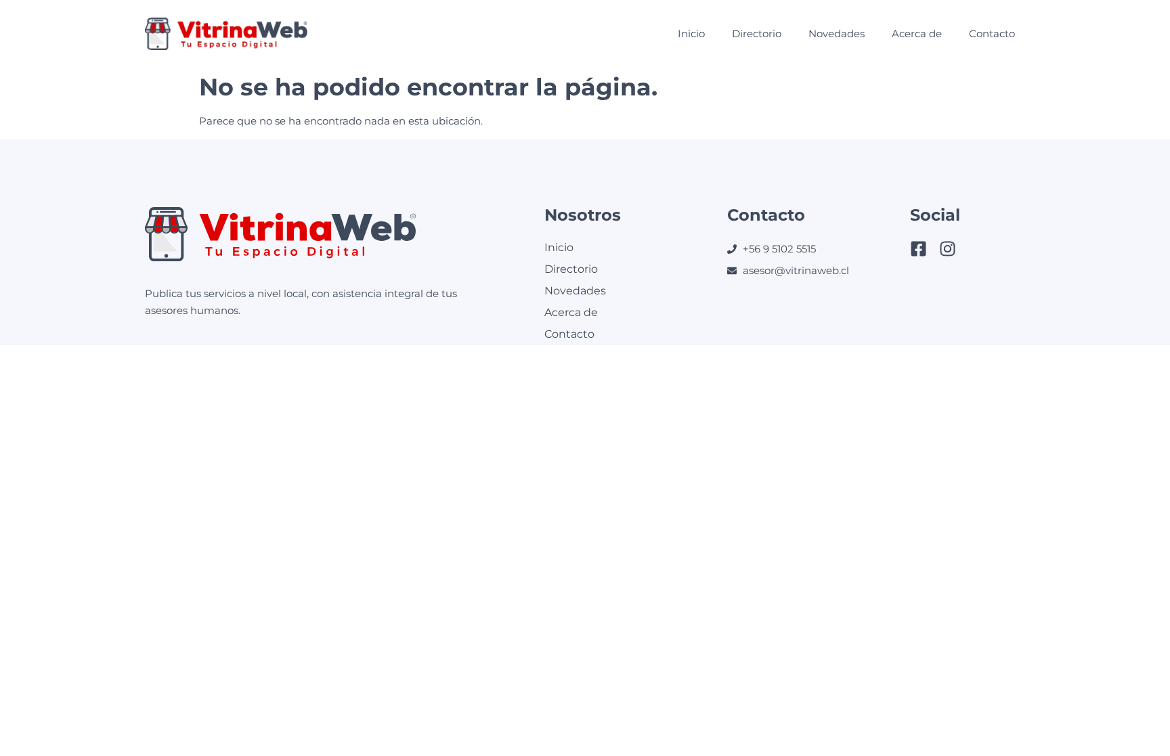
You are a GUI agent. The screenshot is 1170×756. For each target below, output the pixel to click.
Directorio (756, 33)
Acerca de (917, 33)
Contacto (992, 33)
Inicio (691, 33)
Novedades (836, 33)
